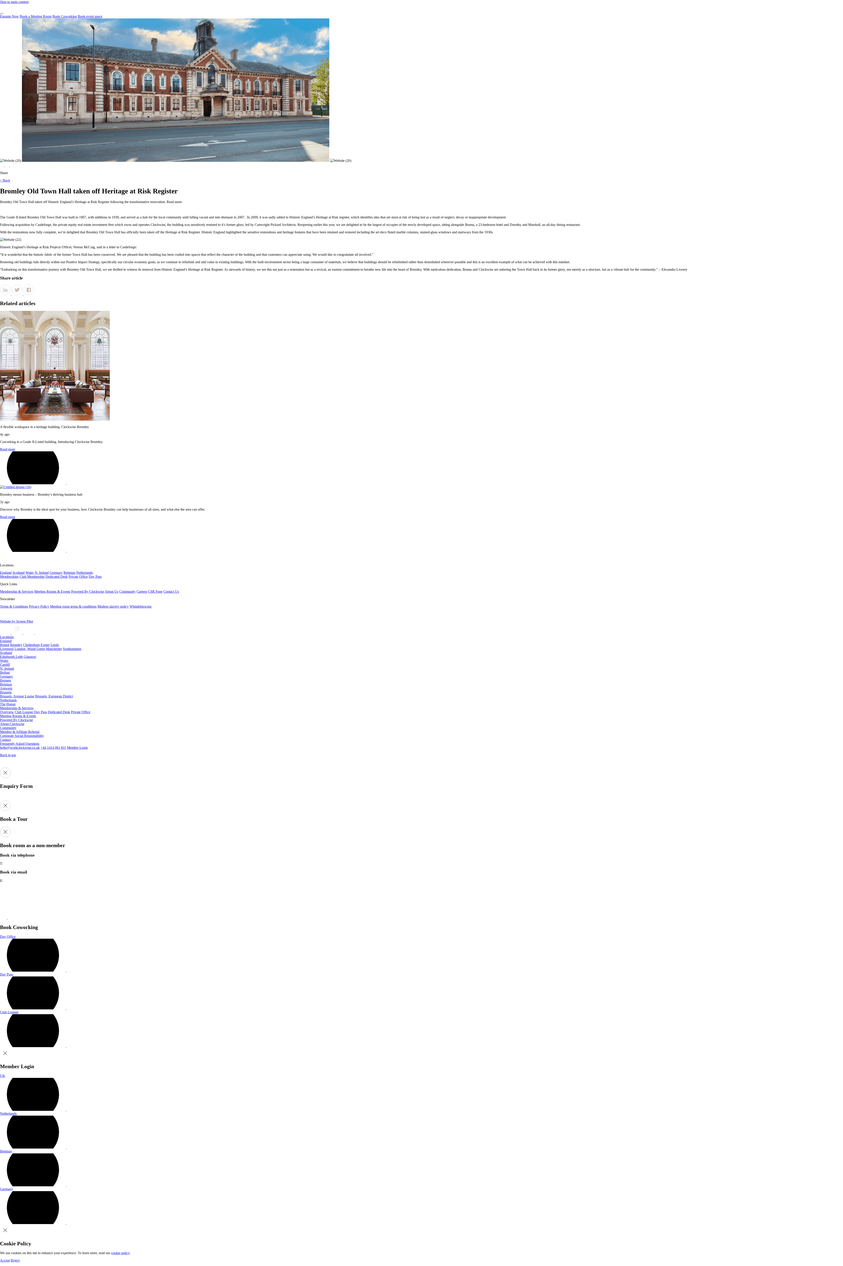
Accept (5, 1260)
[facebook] (6, 633)
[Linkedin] (2, 165)
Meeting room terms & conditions (73, 606)
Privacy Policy (39, 606)
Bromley (16, 645)
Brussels (6, 692)
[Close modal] (5, 777)
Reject (15, 1260)
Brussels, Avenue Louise (17, 696)
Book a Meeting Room (36, 16)
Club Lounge (24, 712)
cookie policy (120, 1253)
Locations (7, 637)
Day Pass (40, 712)
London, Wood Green (29, 649)
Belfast (5, 672)
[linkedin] (29, 633)
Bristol (4, 645)
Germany (6, 676)
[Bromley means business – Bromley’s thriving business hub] (15, 487)
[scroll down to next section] (3, 210)
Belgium (6, 684)
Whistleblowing (140, 606)
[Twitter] (7, 165)
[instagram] (17, 633)
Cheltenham (31, 645)
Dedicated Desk (59, 712)
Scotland (6, 653)
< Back (5, 180)
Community (8, 728)
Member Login (77, 747)
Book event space (90, 16)
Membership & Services (16, 708)
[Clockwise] (3, 558)
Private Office (80, 712)
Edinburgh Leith (11, 657)
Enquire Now (9, 16)
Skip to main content (14, 2)
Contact (5, 740)
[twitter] (40, 633)
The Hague (8, 704)
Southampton (72, 649)
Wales (4, 661)
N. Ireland (7, 668)
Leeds (54, 645)
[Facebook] (12, 165)
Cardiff (5, 664)
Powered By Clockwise (16, 720)
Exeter (45, 645)
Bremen (5, 680)
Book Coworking (64, 16)
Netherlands (8, 700)
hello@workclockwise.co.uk (20, 747)
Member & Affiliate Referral (19, 732)
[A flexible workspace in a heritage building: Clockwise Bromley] (55, 419)
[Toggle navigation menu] (2, 13)
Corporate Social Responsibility (22, 736)
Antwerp (6, 688)
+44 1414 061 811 (53, 747)
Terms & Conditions (14, 606)
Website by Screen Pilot (16, 621)
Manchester (54, 649)
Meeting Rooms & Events (18, 716)
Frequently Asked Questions (19, 744)
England (6, 641)
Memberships (9, 576)
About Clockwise (12, 724)
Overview (7, 712)
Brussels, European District (54, 696)
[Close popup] (5, 1057)
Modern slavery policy (113, 606)
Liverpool (7, 649)
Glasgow (30, 657)
